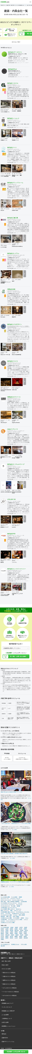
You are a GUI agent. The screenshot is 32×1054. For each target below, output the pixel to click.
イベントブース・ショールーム (6, 244)
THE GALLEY (4, 422)
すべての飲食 (14, 897)
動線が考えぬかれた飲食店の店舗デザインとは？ (11, 792)
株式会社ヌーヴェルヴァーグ (15, 464)
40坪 (5, 173)
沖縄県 (2, 939)
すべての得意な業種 (5, 897)
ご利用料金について (7, 1018)
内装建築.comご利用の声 (8, 1011)
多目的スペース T (4, 527)
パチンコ (26, 919)
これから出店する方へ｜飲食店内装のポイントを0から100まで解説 (16, 823)
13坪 (16, 315)
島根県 (17, 934)
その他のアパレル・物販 (6, 918)
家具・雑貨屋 (22, 915)
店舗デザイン (10, 54)
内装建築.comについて (7, 1003)
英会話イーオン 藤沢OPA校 (17, 176)
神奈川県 (17, 930)
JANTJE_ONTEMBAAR (6, 492)
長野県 (16, 931)
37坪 (5, 208)
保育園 (18, 906)
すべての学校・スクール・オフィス (9, 903)
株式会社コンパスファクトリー (16, 569)
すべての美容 (16, 918)
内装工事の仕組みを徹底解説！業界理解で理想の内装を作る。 (14, 853)
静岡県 (25, 931)
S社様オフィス (4, 140)
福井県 (6, 931)
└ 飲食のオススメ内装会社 (8, 984)
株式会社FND (11, 533)
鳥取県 (12, 934)
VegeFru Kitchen (16, 422)
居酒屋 (15, 62)
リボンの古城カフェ (5, 111)
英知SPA (14, 317)
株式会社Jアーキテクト (15, 52)
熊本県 (11, 937)
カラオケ (3, 921)
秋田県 (2, 928)
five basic (3, 317)
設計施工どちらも (15, 944)
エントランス (19, 904)
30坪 (18, 243)
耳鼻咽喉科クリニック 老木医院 (6, 282)
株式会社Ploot (12, 69)
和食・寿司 (3, 901)
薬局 (11, 910)
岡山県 (21, 934)
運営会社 (4, 1034)
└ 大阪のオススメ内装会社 (8, 976)
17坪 (5, 315)
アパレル (2, 173)
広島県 (26, 934)
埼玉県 (2, 930)
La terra (14, 527)
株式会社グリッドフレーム (15, 182)
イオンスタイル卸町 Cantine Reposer (6, 595)
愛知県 (2, 933)
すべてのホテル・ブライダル (22, 912)
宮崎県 (20, 937)
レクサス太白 (4, 247)
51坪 (9, 420)
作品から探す (5, 965)
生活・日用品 (14, 109)
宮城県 (25, 927)
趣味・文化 (8, 916)
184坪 (2, 245)
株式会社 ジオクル (12, 83)
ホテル (2, 913)
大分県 (16, 937)
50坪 (17, 173)
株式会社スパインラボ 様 (6, 457)
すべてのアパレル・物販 (6, 915)
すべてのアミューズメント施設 (15, 919)
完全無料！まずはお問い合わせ (16, 1051)
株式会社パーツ (12, 147)
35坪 (5, 490)
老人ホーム (18, 909)
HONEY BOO (15, 210)
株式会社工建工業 (12, 217)
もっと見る (14, 829)
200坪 (6, 524)
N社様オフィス (15, 140)
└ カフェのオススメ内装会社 (9, 988)
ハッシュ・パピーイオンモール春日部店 (6, 176)
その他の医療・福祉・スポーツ (8, 912)
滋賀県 (11, 933)
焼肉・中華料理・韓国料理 (6, 559)
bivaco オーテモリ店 (5, 354)
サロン (13, 208)
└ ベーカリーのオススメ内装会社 (10, 991)
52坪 (9, 279)
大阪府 (20, 933)
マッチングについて (7, 1007)
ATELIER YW (11, 499)
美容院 (2, 208)
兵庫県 (25, 933)
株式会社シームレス (13, 118)
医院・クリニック (4, 279)
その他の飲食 (24, 901)
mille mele (14, 389)
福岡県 (25, 936)
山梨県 (11, 931)
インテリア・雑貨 (4, 352)
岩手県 (21, 927)
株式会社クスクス (12, 361)
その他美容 (14, 243)
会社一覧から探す (6, 961)
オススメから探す (6, 968)
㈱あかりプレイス (12, 429)
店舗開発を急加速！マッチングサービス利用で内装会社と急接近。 (15, 882)
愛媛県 (16, 936)
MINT (13, 281)
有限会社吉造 (11, 289)
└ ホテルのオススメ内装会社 (9, 995)
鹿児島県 (26, 937)
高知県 (20, 936)
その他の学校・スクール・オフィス (9, 907)
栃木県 (20, 928)
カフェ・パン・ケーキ (5, 109)
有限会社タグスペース (14, 397)
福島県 (11, 928)
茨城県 (16, 928)
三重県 (6, 933)
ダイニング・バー (21, 62)
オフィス (2, 138)
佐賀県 (2, 937)
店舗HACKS (5, 1037)
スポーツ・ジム (15, 455)
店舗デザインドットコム (8, 1041)
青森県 (16, 927)
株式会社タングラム (13, 253)
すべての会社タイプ (5, 944)
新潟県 (21, 930)
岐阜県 (20, 931)
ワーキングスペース (5, 906)
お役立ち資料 (5, 1022)
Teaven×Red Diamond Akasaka (6, 390)
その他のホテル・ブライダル (18, 913)
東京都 (11, 930)
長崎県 (6, 937)
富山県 (26, 930)
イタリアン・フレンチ (25, 479)
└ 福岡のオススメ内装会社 (8, 980)
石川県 (2, 931)
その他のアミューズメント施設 (8, 922)
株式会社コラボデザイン (14, 324)
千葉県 (6, 930)
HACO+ (2, 210)
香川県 (11, 936)
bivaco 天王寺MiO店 (16, 354)
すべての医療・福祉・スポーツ (8, 909)
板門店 (2, 562)
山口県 (2, 936)
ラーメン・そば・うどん (17, 900)
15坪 (16, 490)
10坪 (16, 208)
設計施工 (19, 54)
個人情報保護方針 (8, 1048)
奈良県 (2, 934)
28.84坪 (2, 110)
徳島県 (6, 936)
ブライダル (3, 524)
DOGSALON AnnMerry (17, 246)
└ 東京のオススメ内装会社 (8, 972)
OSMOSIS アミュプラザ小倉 (17, 594)
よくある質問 (5, 1014)
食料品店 (3, 916)
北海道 (11, 927)
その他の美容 (4, 919)
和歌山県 (7, 934)
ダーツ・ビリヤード (10, 921)
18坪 (1, 388)
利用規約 (2, 1048)
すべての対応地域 (5, 927)
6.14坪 (13, 388)
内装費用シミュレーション (8, 1026)
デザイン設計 (24, 944)
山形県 (6, 928)
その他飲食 (14, 420)
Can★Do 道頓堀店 (16, 111)
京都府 (16, 933)
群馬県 (25, 928)
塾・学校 (13, 173)
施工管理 (15, 54)
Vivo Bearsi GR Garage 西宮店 (17, 457)
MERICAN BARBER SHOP (16, 492)
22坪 (16, 279)
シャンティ (14, 562)
